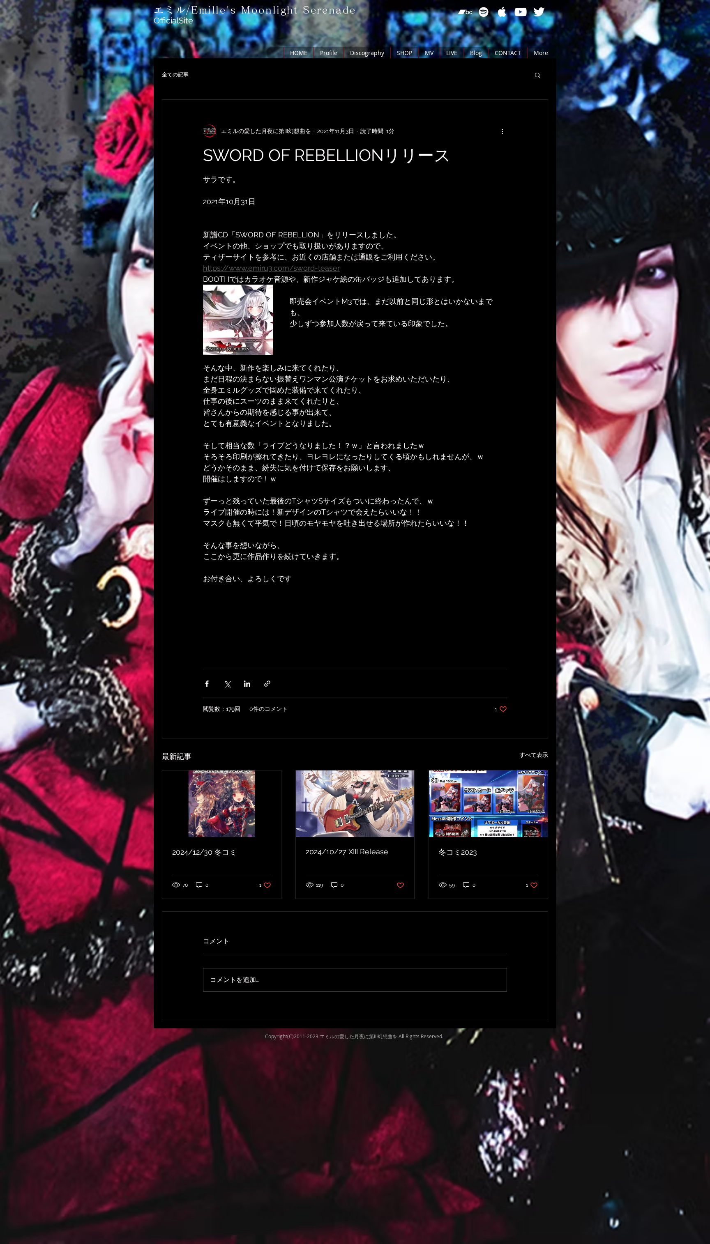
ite (188, 20)
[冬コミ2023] (488, 803)
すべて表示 (533, 755)
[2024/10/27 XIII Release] (355, 803)
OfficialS (169, 20)
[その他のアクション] (502, 131)
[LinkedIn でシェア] (247, 684)
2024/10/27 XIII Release (347, 851)
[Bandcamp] (465, 12)
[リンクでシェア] (267, 684)
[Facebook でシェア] (207, 684)
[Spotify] (483, 12)
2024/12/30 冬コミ (204, 852)
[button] (538, 74)
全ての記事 (175, 74)
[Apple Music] (502, 12)
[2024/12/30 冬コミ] (221, 803)
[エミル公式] (539, 12)
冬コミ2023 (458, 852)
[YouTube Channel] (520, 12)
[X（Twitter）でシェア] (227, 684)
